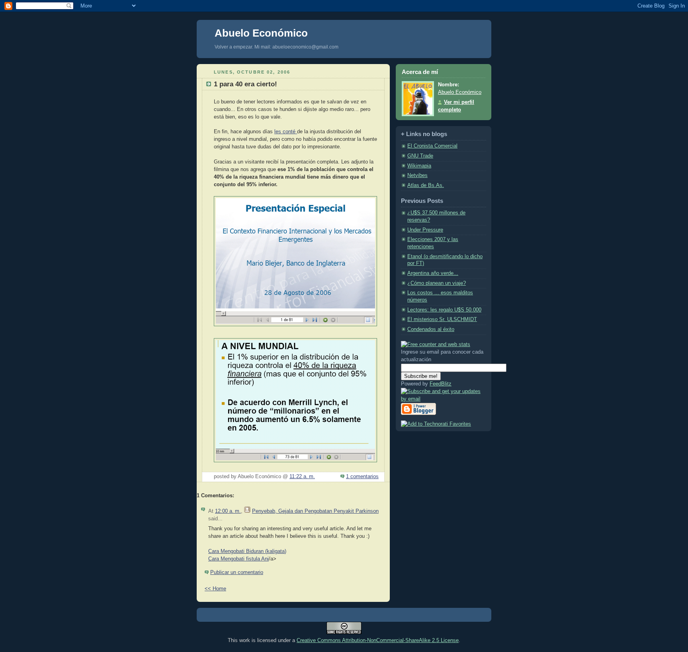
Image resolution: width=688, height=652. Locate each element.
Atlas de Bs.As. (425, 185)
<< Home (215, 589)
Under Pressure (425, 230)
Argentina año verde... (432, 273)
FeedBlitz (441, 384)
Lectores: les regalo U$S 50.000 (444, 310)
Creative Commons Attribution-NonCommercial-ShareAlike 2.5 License (378, 640)
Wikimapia (419, 166)
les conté (285, 131)
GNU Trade (420, 156)
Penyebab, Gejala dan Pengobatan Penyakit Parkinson (315, 511)
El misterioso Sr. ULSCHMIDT (442, 319)
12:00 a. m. (228, 511)
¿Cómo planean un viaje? (436, 283)
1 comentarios (362, 476)
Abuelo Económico (261, 33)
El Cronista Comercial (432, 146)
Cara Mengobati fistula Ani (238, 559)
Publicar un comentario (236, 572)
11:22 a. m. (302, 476)
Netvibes (417, 175)
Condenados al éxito (430, 329)
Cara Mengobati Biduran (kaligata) (247, 551)
